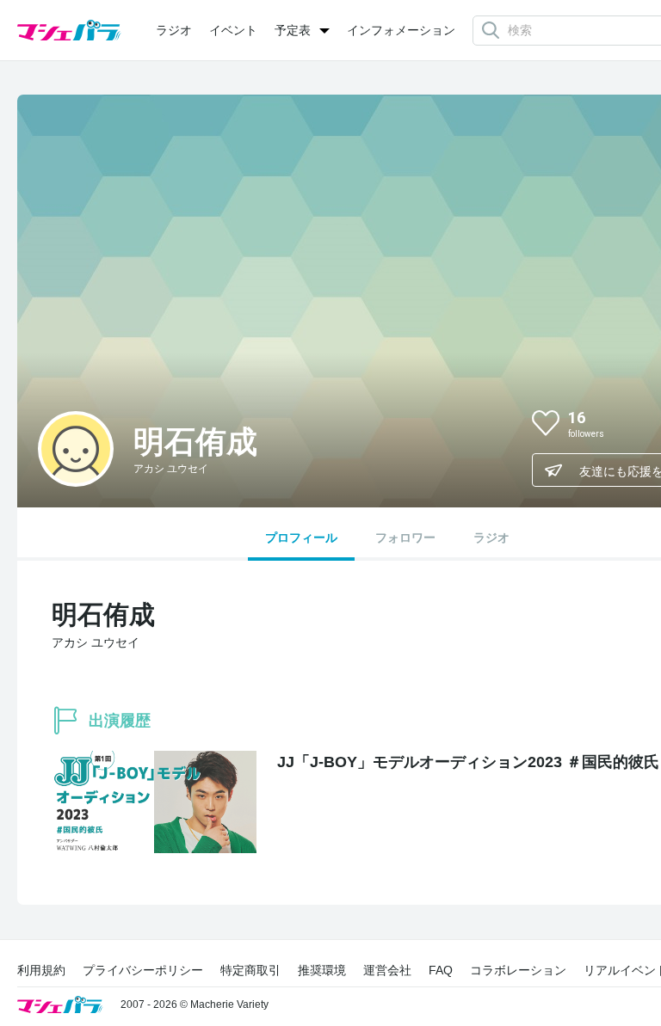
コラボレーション (518, 970)
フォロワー (405, 537)
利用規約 (41, 970)
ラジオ (174, 30)
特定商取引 (250, 970)
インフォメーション (401, 30)
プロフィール (301, 537)
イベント (233, 30)
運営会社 (387, 970)
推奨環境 (322, 970)
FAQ (441, 970)
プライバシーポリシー (143, 970)
